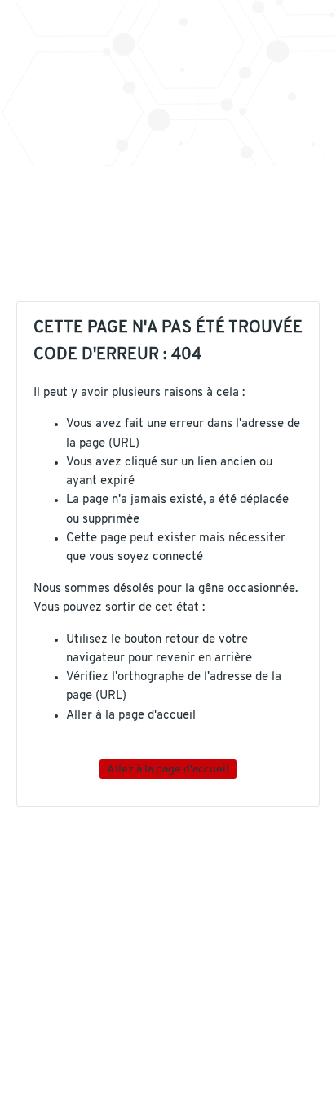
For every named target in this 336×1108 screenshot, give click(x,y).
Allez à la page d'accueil (168, 769)
